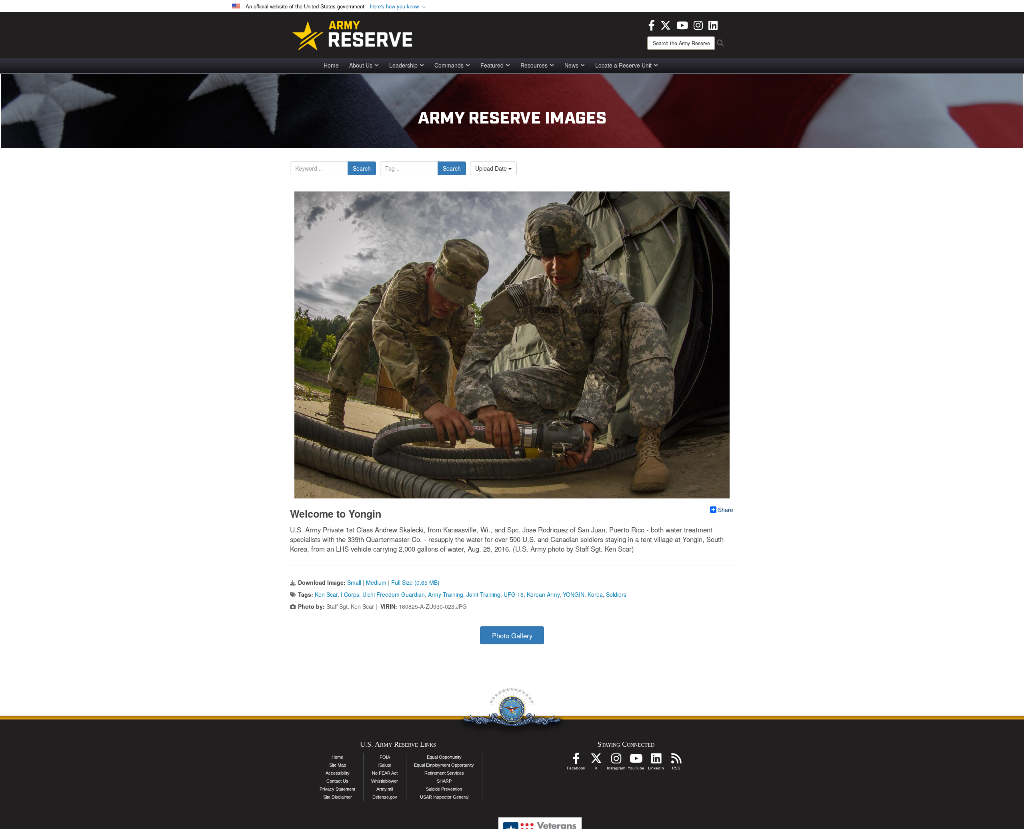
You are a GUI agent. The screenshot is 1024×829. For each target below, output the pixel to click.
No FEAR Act (385, 773)
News (571, 65)
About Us (360, 65)
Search (362, 168)
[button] (399, 6)
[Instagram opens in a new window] (698, 24)
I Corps (350, 594)
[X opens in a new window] (665, 24)
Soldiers (616, 594)
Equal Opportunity (444, 757)
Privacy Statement (337, 789)
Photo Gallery (512, 635)
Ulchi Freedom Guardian (393, 594)
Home (331, 65)
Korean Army (543, 594)
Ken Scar (326, 594)
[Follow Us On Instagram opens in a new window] (616, 760)
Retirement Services (444, 773)
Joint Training (483, 594)
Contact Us (337, 781)
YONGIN (573, 594)
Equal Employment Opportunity (444, 765)
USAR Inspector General (444, 797)
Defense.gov (384, 797)
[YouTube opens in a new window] (682, 24)
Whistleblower (384, 781)
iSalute (384, 765)
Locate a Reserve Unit (623, 65)
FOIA (385, 757)
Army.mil (384, 789)
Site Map (337, 765)
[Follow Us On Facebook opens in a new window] (576, 760)
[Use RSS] (676, 760)
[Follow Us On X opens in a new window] (596, 760)
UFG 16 (514, 594)
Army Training (445, 594)
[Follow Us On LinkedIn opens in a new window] (656, 760)
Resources (534, 65)
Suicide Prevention (444, 789)
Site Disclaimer (337, 797)
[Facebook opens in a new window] (651, 24)
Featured (492, 65)
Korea (595, 594)
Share (725, 509)
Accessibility (338, 773)
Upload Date (491, 168)
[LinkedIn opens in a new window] (713, 24)
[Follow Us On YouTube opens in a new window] (636, 760)
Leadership (403, 65)
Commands (449, 65)
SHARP (444, 781)
